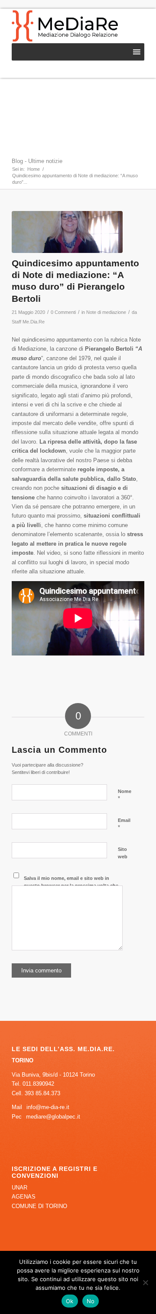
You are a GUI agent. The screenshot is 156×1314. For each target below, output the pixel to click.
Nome (124, 795)
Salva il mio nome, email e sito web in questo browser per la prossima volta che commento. (71, 885)
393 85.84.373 (42, 1093)
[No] (145, 1282)
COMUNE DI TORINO (39, 1206)
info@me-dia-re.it (47, 1107)
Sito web (122, 853)
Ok (70, 1301)
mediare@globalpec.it (53, 1116)
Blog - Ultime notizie (37, 161)
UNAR (19, 1187)
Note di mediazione (106, 312)
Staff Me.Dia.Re (28, 321)
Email (124, 824)
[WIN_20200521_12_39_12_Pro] (67, 232)
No (91, 1301)
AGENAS (24, 1196)
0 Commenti (63, 312)
